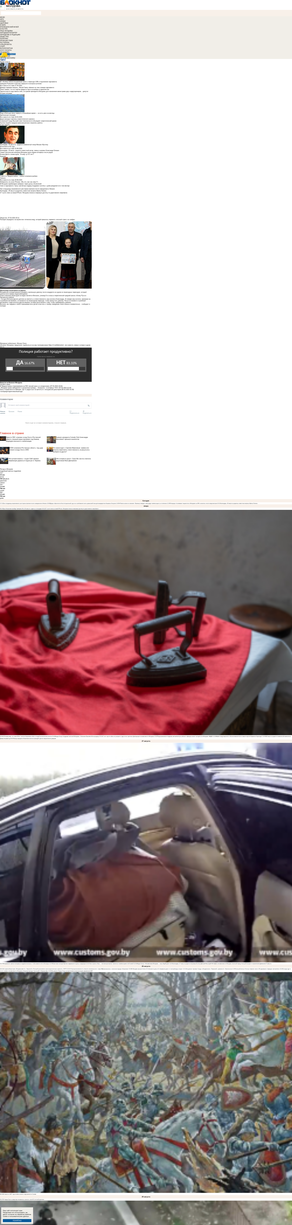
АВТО (2, 19)
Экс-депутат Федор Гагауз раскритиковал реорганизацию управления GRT (72, 971)
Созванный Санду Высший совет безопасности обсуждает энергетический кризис (28, 121)
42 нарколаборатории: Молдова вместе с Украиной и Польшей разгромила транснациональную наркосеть (33, 969)
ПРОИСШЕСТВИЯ (6, 40)
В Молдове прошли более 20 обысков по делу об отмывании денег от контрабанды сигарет (157, 969)
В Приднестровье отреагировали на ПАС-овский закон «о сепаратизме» (25, 386)
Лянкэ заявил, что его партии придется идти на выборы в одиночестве (24, 89)
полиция (3, 391)
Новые (2, 411)
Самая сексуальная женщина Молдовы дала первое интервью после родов (26, 152)
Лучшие (11, 411)
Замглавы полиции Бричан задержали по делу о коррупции (69, 963)
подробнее (17, 471)
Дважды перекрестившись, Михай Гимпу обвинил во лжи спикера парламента (27, 87)
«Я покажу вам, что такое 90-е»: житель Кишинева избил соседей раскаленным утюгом (27, 736)
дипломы (12, 391)
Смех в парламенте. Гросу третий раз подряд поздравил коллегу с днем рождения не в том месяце (34, 186)
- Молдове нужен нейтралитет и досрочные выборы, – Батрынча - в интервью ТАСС (29, 388)
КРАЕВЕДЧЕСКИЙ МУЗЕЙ (9, 27)
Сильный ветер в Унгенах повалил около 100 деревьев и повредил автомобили (257, 969)
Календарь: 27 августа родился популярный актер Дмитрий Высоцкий (192, 963)
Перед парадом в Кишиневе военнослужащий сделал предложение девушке (34, 738)
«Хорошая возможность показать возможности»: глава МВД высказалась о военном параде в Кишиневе (99, 969)
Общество (3, 218)
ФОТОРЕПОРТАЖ (6, 48)
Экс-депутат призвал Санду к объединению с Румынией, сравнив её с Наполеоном (209, 969)
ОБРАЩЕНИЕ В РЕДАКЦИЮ (10, 35)
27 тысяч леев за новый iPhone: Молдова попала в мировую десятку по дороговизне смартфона (71, 508)
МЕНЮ (2, 17)
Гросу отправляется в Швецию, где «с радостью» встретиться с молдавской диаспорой (30, 389)
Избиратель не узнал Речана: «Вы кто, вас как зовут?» (19, 182)
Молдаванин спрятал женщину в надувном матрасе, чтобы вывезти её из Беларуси (26, 963)
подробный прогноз (6, 471)
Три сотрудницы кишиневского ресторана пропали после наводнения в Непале (25, 503)
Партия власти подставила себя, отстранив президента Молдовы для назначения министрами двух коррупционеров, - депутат (44, 91)
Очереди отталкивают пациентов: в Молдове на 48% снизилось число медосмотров (193, 503)
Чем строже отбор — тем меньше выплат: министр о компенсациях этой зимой (111, 963)
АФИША (3, 21)
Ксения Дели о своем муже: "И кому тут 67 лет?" (17, 154)
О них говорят (5, 125)
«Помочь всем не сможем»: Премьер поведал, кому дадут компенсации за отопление (143, 503)
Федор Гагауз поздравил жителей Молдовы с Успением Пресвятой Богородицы (77, 736)
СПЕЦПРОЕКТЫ (6, 44)
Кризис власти (5, 62)
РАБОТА (13, 54)
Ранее (20, 411)
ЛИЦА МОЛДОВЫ (6, 31)
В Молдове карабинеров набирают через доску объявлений (20, 184)
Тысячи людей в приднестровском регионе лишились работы (21, 123)
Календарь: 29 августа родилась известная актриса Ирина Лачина (238, 503)
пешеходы (19, 391)
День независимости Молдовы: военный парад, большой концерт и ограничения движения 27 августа (243, 963)
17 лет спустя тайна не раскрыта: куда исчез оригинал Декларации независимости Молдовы (128, 736)
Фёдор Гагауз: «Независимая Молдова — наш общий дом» (153, 963)
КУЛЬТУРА (4, 29)
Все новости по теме (7, 85)
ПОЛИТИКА (4, 38)
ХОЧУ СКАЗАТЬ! (6, 50)
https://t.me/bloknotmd (56, 345)
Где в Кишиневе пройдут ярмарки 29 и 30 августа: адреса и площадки (22, 508)
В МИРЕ (3, 25)
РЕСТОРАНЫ (4, 42)
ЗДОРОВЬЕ (4, 23)
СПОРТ (2, 46)
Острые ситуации (6, 93)
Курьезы (3, 156)
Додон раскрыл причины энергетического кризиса (17, 119)
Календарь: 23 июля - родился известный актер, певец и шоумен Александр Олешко (29, 150)
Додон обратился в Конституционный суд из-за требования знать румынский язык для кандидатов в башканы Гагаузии (83, 503)
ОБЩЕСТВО (4, 37)
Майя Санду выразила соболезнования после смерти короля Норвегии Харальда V (239, 736)
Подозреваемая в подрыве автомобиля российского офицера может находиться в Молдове (182, 736)
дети (7, 391)
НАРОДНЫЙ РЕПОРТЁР (8, 33)
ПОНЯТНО (17, 1221)
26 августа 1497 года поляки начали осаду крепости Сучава (19, 1194)
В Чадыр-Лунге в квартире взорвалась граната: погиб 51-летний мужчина (23, 1199)
